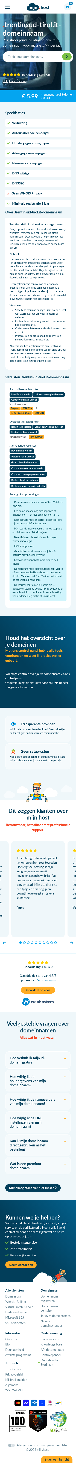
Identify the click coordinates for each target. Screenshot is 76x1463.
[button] (4, 943)
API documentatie (52, 1349)
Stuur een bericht (57, 1459)
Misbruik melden (16, 1379)
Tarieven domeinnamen (56, 1316)
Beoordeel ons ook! (38, 990)
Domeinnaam (13, 1296)
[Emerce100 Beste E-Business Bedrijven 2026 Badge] (17, 1421)
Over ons (11, 1339)
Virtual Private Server (19, 1307)
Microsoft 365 (14, 1317)
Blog (8, 1344)
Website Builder (15, 1301)
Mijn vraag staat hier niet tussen (32, 1188)
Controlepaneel (51, 1355)
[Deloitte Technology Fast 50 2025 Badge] (58, 1421)
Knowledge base (51, 1344)
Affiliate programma (18, 1355)
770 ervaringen (46, 980)
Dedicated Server (16, 1312)
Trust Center (13, 1369)
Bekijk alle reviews (14, 81)
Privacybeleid (14, 1374)
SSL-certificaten (15, 1323)
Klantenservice (50, 1339)
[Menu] (7, 6)
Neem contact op (21, 1265)
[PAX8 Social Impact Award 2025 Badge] (38, 1421)
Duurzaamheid (14, 1349)
